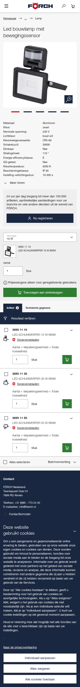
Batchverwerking (59, 462)
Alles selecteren (19, 462)
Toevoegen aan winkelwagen (43, 292)
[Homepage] (40, 6)
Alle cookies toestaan (40, 679)
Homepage (9, 18)
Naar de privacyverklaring (20, 647)
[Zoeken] (65, 5)
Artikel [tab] (12, 307)
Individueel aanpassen (40, 658)
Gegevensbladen (28, 339)
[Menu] (6, 6)
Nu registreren (42, 218)
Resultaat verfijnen (22, 318)
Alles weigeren (40, 668)
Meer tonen (17, 182)
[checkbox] (6, 330)
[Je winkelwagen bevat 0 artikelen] (73, 6)
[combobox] (42, 238)
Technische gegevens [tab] (37, 307)
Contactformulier (20, 514)
